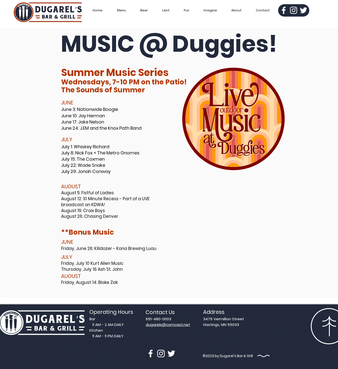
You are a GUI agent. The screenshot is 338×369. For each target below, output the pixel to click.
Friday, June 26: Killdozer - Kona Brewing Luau (108, 248)
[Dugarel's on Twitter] (171, 353)
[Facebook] (284, 10)
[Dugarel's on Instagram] (161, 353)
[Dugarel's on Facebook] (150, 353)
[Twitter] (303, 10)
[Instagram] (293, 10)
